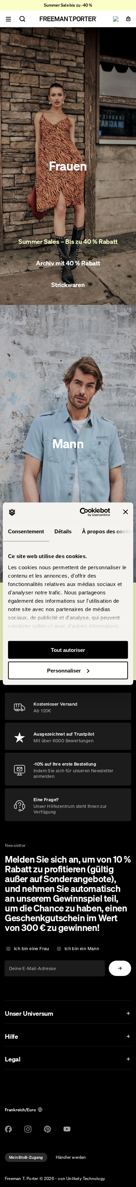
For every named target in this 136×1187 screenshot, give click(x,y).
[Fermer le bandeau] (125, 512)
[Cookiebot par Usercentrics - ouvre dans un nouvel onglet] (82, 512)
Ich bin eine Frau (31, 949)
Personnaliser (64, 670)
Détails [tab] (62, 531)
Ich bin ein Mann (82, 949)
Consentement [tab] (26, 531)
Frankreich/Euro (20, 1109)
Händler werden (71, 1157)
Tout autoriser (68, 650)
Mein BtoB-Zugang (26, 1157)
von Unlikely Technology (81, 1178)
